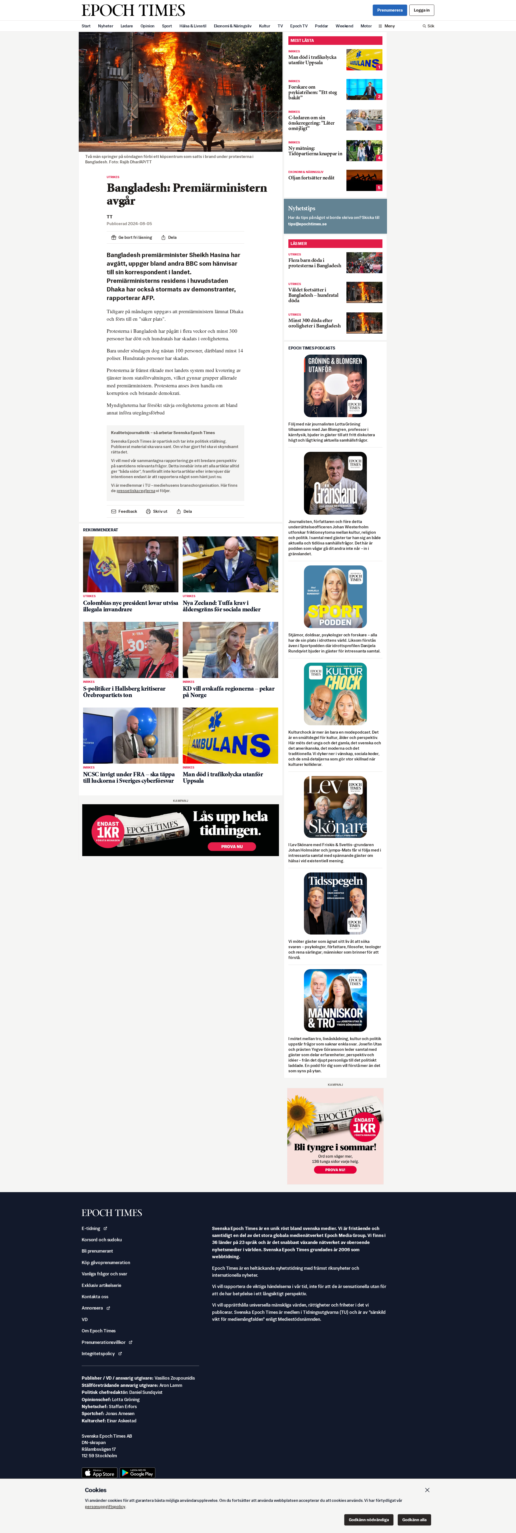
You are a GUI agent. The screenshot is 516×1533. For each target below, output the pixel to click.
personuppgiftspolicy (105, 1506)
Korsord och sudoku (102, 1239)
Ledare (127, 26)
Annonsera (92, 1308)
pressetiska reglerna (136, 490)
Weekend (344, 26)
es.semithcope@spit (307, 224)
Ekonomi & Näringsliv (233, 26)
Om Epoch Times (99, 1330)
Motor (366, 26)
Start (86, 26)
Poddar (321, 26)
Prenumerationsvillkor (103, 1342)
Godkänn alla (414, 1519)
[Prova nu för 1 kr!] (180, 830)
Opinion (148, 26)
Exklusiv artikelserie (101, 1285)
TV (280, 26)
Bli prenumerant (97, 1251)
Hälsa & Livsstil (193, 26)
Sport (167, 26)
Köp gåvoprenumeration (106, 1262)
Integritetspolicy (98, 1353)
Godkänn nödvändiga (369, 1519)
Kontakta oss (95, 1296)
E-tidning (91, 1228)
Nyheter (105, 26)
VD (85, 1319)
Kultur (264, 26)
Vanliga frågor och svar (104, 1273)
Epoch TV (298, 26)
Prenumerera (390, 10)
